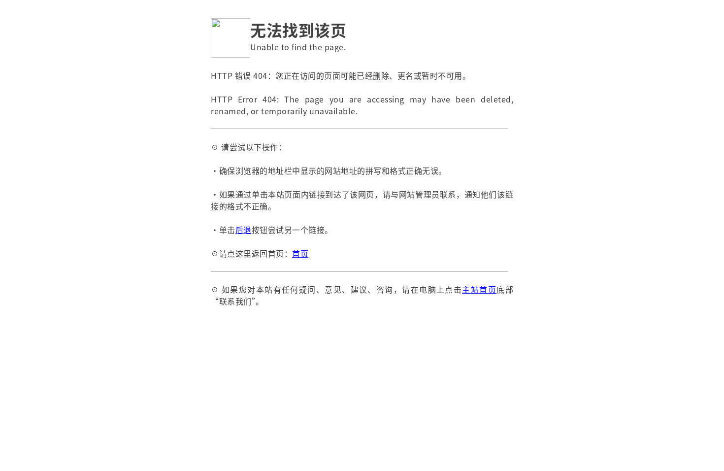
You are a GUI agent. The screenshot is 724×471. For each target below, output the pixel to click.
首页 (300, 253)
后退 (243, 230)
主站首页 (479, 289)
